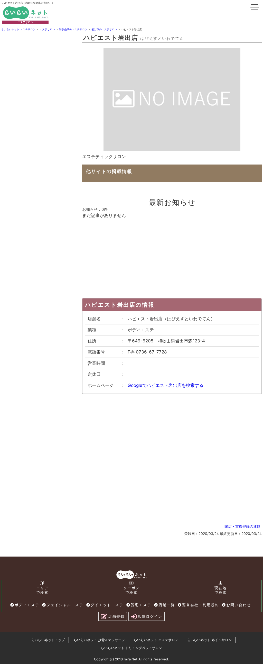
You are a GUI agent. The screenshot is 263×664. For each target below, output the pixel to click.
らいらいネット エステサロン (156, 640)
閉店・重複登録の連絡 (242, 526)
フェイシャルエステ (64, 605)
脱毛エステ (141, 605)
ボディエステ (27, 605)
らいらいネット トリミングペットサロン (131, 648)
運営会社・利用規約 (200, 605)
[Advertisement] (39, 64)
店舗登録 (116, 616)
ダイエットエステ (107, 605)
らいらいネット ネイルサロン (209, 640)
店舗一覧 (166, 605)
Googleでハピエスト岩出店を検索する (165, 385)
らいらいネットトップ (48, 640)
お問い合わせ (238, 605)
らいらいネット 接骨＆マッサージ (99, 640)
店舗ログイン (150, 616)
